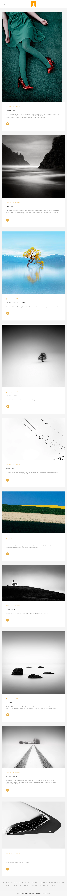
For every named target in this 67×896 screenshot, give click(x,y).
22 (60, 882)
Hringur (9, 702)
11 (30, 882)
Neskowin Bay (11, 206)
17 (46, 882)
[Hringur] (33, 662)
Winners (18, 106)
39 (44, 885)
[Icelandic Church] (33, 583)
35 (33, 885)
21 (57, 882)
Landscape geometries (14, 542)
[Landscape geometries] (33, 512)
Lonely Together (12, 396)
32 (25, 885)
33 (28, 885)
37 (38, 885)
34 (30, 885)
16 (44, 882)
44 (57, 885)
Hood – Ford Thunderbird (15, 857)
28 (14, 885)
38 (41, 885)
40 (47, 885)
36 (36, 885)
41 (49, 885)
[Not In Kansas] (32, 57)
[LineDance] (33, 439)
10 (28, 882)
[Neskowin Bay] (33, 166)
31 (22, 885)
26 (9, 885)
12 (33, 882)
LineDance (10, 468)
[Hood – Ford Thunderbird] (33, 825)
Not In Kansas (11, 110)
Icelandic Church (12, 609)
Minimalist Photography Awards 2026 (32, 893)
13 (36, 882)
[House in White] (33, 747)
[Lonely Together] (33, 356)
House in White (11, 776)
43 (55, 885)
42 (52, 885)
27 (12, 885)
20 (55, 882)
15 (41, 882)
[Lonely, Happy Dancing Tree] (33, 262)
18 (49, 882)
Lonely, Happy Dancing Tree (16, 302)
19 (52, 882)
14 (38, 882)
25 (6, 885)
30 (20, 885)
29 (17, 885)
